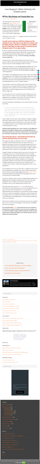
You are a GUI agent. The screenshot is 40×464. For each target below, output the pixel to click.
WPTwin (17, 36)
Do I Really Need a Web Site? (8, 438)
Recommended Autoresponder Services (10, 362)
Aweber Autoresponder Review (8, 360)
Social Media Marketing (8, 413)
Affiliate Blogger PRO (14, 23)
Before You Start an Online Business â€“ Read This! (12, 318)
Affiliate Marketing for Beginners (9, 299)
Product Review (14, 240)
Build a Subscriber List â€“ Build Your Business (11, 347)
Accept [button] (23, 462)
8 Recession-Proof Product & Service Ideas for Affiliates (13, 449)
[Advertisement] (22, 253)
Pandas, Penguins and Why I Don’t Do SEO (10, 308)
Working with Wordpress (7, 242)
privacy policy (18, 462)
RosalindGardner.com (20, 2)
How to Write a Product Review (8, 304)
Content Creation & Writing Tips (8, 419)
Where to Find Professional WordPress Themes (11, 322)
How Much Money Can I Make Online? (9, 444)
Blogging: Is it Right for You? (8, 446)
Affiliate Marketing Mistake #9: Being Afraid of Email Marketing (15, 352)
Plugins (9, 240)
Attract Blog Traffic (6, 406)
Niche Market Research (7, 423)
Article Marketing (7, 408)
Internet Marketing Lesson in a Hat (9, 312)
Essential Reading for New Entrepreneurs (10, 442)
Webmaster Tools (24, 240)
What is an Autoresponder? (7, 350)
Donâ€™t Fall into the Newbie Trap (9, 440)
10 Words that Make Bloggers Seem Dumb (10, 306)
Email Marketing (7, 409)
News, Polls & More (6, 421)
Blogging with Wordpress (7, 417)
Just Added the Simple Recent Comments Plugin (18, 265)
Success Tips (5, 425)
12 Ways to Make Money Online (8, 433)
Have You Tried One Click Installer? (15, 268)
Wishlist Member (32, 172)
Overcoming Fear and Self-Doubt (9, 310)
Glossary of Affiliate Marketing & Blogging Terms (12, 325)
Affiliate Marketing (6, 404)
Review (19, 240)
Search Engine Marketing (9, 412)
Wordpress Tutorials (32, 240)
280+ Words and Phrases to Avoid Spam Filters (11, 354)
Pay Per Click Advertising (9, 410)
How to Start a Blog (6, 301)
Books (3, 454)
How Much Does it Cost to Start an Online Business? (12, 435)
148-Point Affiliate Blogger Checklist (9, 320)
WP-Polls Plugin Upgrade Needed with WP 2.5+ (18, 270)
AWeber (22, 395)
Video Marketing (7, 414)
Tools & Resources (11, 239)
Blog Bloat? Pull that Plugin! (13, 273)
